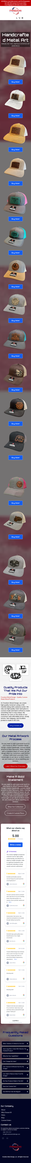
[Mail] (7, 1138)
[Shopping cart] (19, 18)
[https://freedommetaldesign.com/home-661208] (15, 11)
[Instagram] (3, 1138)
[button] (22, 18)
